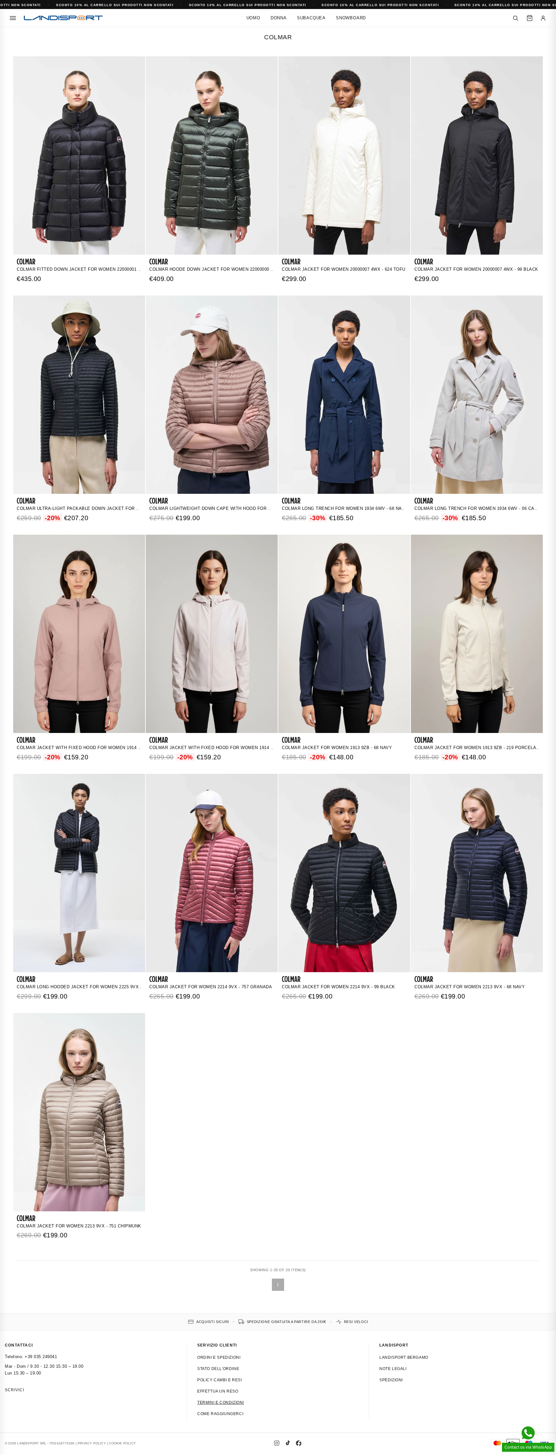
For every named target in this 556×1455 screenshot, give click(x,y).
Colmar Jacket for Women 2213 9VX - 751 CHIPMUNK (79, 1226)
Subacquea (311, 17)
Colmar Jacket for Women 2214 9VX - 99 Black (338, 986)
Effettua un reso (217, 1391)
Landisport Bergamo (403, 1357)
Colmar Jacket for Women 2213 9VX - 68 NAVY (469, 986)
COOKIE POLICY (122, 1443)
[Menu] (12, 18)
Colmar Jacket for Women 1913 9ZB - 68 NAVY (337, 747)
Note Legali (393, 1368)
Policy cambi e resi (219, 1380)
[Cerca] (515, 18)
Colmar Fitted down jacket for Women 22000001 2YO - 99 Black (94, 269)
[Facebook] (298, 1443)
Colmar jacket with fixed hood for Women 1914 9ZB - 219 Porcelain (233, 747)
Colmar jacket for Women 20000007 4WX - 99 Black (476, 269)
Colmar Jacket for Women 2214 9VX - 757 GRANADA (210, 986)
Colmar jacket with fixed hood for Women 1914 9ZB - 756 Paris (94, 747)
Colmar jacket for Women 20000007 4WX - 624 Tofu (343, 269)
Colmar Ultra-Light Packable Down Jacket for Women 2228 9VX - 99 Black (108, 508)
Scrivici (14, 1390)
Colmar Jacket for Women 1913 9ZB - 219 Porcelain (477, 747)
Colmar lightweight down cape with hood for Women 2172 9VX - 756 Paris (241, 508)
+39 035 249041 (41, 1356)
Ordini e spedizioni (218, 1357)
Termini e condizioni (220, 1402)
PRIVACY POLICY (92, 1443)
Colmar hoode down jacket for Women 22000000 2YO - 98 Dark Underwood (241, 269)
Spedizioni (391, 1380)
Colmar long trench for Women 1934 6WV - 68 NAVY (345, 508)
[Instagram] (276, 1443)
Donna (279, 17)
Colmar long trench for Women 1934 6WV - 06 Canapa (480, 508)
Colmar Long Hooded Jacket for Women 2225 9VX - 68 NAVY (89, 986)
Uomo (253, 17)
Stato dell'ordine (218, 1368)
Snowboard (351, 17)
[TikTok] (287, 1443)
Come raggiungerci (220, 1414)
